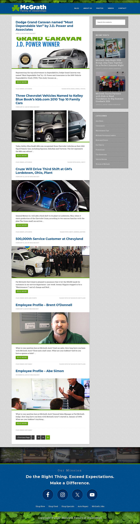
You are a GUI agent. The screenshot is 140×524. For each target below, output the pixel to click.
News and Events (30, 298)
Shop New (40, 506)
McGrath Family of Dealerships (82, 518)
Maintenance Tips (102, 131)
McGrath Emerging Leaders (106, 135)
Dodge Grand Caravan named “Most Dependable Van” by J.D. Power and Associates (44, 25)
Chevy (83, 162)
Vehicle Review (101, 159)
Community (100, 126)
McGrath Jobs (98, 506)
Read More (22, 82)
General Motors (79, 232)
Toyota (82, 89)
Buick (78, 162)
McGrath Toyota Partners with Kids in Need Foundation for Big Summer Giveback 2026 (110, 97)
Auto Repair (83, 506)
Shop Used (53, 506)
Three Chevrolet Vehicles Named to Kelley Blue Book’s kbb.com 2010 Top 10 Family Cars (49, 99)
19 (43, 437)
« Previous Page (23, 437)
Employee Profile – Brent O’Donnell (44, 305)
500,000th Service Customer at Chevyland (49, 239)
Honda (77, 89)
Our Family (28, 364)
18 (38, 437)
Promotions (100, 150)
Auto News (28, 89)
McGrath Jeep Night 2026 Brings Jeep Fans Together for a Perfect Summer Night (110, 63)
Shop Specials (67, 506)
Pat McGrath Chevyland (76, 298)
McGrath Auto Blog (29, 8)
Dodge (73, 89)
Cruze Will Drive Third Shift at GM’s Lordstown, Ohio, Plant (44, 171)
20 (48, 437)
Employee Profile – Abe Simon (40, 371)
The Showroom (101, 155)
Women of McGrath (103, 164)
